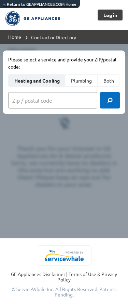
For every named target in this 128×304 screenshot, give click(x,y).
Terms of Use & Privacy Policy (87, 277)
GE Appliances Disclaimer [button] (38, 274)
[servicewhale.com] (64, 255)
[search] (110, 100)
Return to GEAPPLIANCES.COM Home (39, 4)
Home (14, 37)
